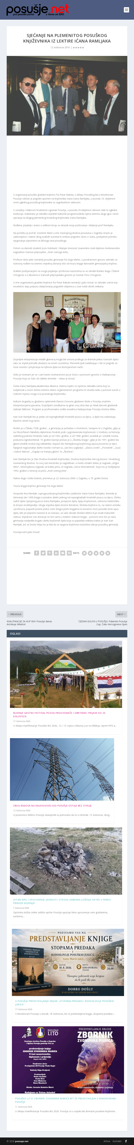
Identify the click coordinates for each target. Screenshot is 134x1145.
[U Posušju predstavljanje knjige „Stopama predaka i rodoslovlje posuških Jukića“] (68, 962)
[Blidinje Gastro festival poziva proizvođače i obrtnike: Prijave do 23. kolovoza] (66, 674)
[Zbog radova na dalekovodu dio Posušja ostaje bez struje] (62, 769)
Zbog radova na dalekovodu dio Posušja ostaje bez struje (52, 805)
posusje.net (21, 1141)
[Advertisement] (67, 165)
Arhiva (107, 1141)
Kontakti (117, 1141)
